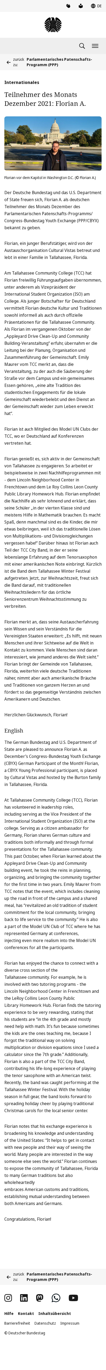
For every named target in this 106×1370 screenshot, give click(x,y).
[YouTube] (73, 1298)
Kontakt (26, 1313)
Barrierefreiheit (17, 1323)
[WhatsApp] (56, 1298)
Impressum (69, 1323)
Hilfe (9, 1313)
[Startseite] (53, 24)
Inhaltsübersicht (54, 1313)
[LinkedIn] (24, 1298)
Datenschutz (45, 1323)
